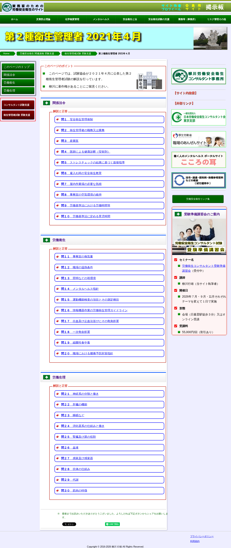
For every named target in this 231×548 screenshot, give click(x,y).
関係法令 (9, 74)
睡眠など (72, 415)
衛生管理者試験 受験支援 (78, 53)
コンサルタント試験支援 (16, 104)
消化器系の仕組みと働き (82, 425)
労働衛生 (9, 82)
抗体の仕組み (75, 469)
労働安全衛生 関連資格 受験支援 (37, 53)
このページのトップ (17, 66)
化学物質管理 (72, 19)
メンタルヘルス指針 (80, 288)
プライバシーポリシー (202, 536)
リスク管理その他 (216, 19)
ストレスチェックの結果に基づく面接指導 (93, 162)
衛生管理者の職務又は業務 (82, 130)
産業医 (70, 140)
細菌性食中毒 (75, 342)
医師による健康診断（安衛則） (85, 151)
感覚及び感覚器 (77, 458)
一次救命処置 (75, 331)
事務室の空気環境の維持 (81, 194)
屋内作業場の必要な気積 (81, 183)
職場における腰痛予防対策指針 (87, 353)
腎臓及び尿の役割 (78, 436)
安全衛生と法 (130, 19)
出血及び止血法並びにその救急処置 (90, 321)
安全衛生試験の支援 (158, 19)
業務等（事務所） (187, 19)
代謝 (70, 479)
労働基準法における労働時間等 (85, 205)
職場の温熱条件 (77, 267)
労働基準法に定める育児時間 (85, 216)
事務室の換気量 (77, 256)
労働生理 (9, 90)
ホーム (14, 19)
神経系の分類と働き (80, 393)
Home (6, 53)
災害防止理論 (43, 19)
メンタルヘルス (101, 19)
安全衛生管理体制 (77, 119)
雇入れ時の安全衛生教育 (81, 173)
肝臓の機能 (74, 404)
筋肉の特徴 (74, 490)
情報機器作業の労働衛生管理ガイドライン (94, 310)
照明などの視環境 (78, 278)
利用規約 (195, 541)
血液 (70, 447)
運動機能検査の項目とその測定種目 (90, 299)
